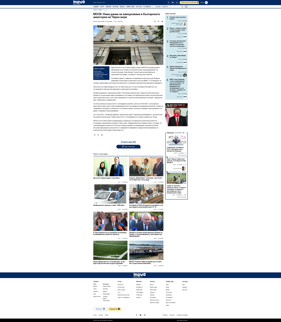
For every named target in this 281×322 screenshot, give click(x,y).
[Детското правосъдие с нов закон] (110, 166)
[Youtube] (173, 2)
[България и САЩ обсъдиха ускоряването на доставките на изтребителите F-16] (146, 194)
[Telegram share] (161, 21)
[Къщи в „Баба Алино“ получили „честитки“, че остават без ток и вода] (146, 166)
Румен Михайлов (182, 155)
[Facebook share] (154, 21)
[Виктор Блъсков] (184, 168)
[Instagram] (177, 2)
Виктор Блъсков (177, 168)
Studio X (186, 320)
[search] (182, 6)
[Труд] (139, 275)
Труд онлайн (100, 21)
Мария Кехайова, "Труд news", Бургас (177, 24)
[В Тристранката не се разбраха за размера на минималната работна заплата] (110, 221)
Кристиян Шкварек (181, 197)
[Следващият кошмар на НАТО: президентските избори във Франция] (176, 139)
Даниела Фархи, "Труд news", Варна (177, 75)
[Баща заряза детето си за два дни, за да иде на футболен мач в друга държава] (110, 250)
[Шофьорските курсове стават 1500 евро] (110, 194)
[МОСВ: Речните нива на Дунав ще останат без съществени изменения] (146, 250)
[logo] (79, 2)
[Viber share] (158, 21)
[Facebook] (168, 2)
